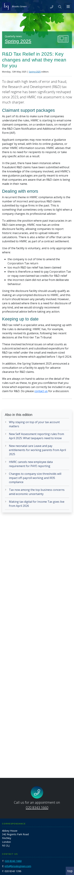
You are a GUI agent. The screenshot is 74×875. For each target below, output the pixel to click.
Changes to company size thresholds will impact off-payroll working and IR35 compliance (35, 478)
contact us (41, 391)
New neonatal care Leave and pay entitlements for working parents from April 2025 (37, 450)
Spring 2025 (18, 41)
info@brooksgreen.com (18, 866)
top (70, 871)
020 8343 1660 (37, 807)
